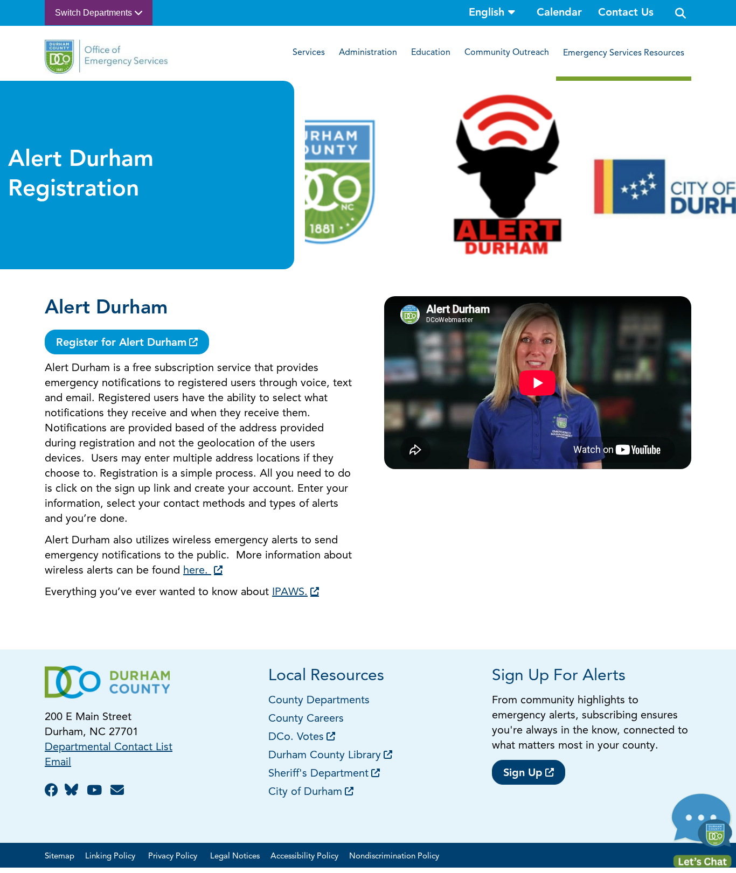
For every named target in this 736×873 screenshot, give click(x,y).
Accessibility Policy (304, 857)
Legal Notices (235, 857)
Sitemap (59, 857)
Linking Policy (111, 857)
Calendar (559, 13)
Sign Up (523, 773)
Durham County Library (324, 755)
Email (58, 762)
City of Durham (305, 792)
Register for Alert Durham (121, 343)
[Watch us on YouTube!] (96, 791)
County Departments (320, 700)
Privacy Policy (173, 857)
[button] (702, 833)
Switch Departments (94, 12)
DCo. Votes (296, 737)
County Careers (306, 719)
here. (197, 570)
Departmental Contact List (108, 747)
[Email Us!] (118, 791)
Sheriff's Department (318, 774)
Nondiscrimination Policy (394, 857)
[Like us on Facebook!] (53, 791)
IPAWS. (290, 592)
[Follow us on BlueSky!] (74, 791)
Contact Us (626, 13)
